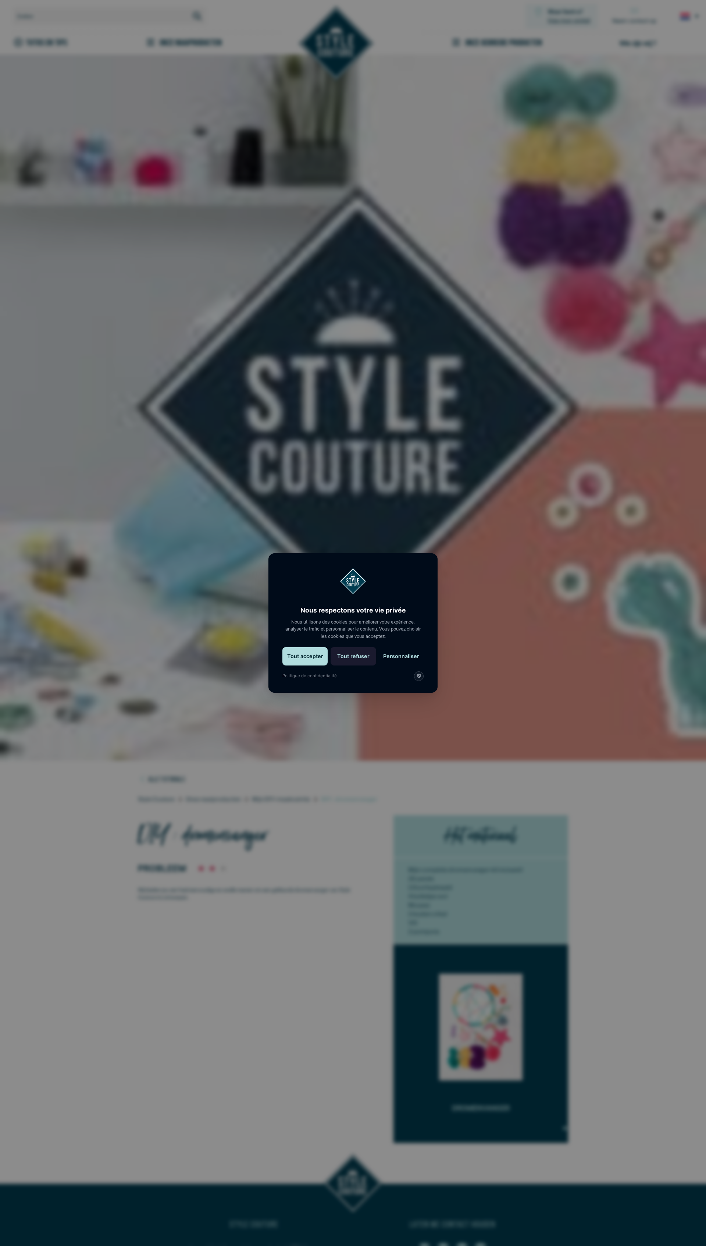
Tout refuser (353, 656)
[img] (419, 676)
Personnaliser (401, 656)
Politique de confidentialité (309, 675)
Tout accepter (305, 656)
